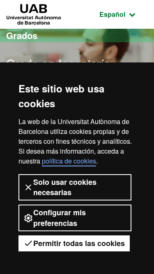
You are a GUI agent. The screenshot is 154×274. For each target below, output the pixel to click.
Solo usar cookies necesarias (65, 187)
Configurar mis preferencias (59, 217)
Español (123, 14)
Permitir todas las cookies (79, 243)
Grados (21, 35)
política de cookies (69, 161)
